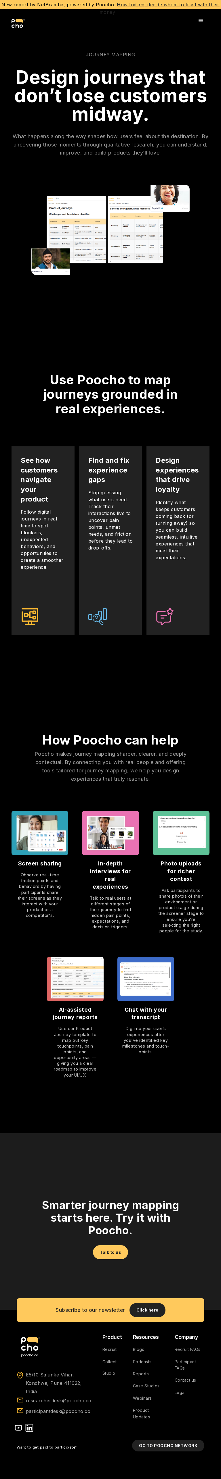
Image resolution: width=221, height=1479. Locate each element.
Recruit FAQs (188, 1349)
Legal (180, 1392)
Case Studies (146, 1385)
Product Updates (141, 1413)
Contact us (185, 1380)
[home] (18, 23)
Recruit (109, 1349)
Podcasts (142, 1361)
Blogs (138, 1349)
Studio (108, 1373)
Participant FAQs (185, 1364)
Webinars (142, 1398)
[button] (201, 20)
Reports (141, 1373)
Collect (109, 1361)
